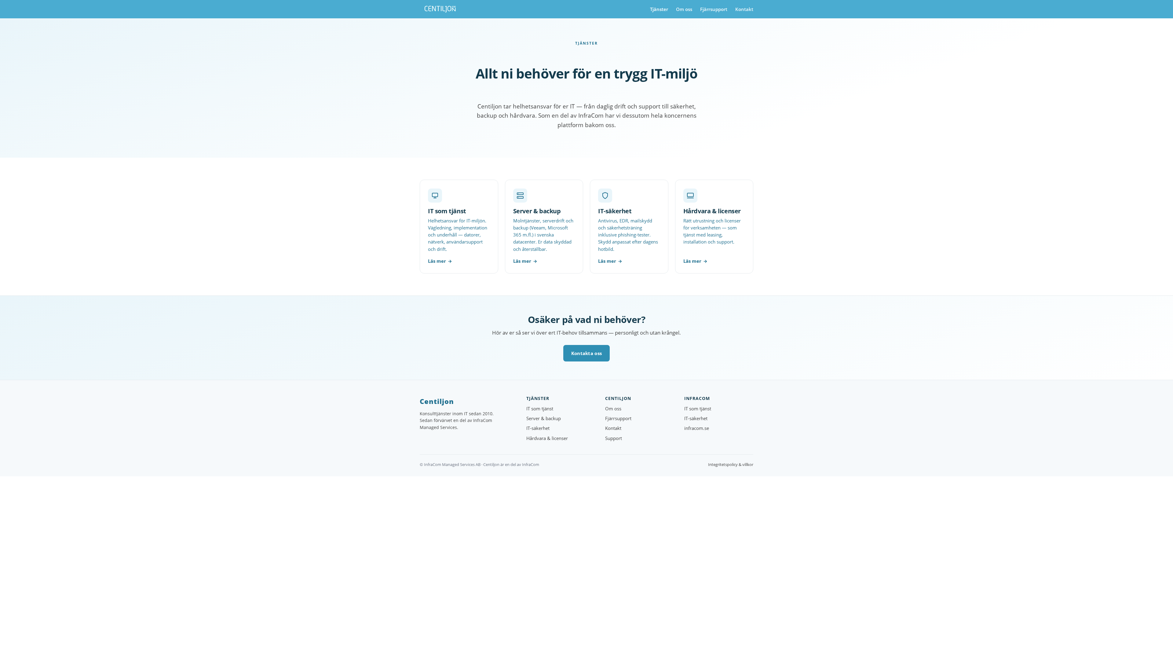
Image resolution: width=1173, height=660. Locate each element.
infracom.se (696, 428)
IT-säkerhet (538, 428)
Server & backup (543, 418)
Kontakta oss (586, 353)
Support (613, 438)
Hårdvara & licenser (547, 438)
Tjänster (659, 9)
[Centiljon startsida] (440, 9)
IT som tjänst (539, 409)
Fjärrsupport (713, 9)
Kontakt (744, 9)
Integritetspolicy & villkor (730, 464)
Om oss (684, 9)
